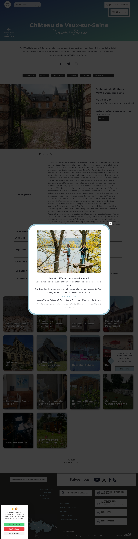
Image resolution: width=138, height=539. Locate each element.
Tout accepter (14, 524)
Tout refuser (14, 529)
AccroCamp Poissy (46, 300)
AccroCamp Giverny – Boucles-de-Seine (80, 300)
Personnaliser (14, 533)
